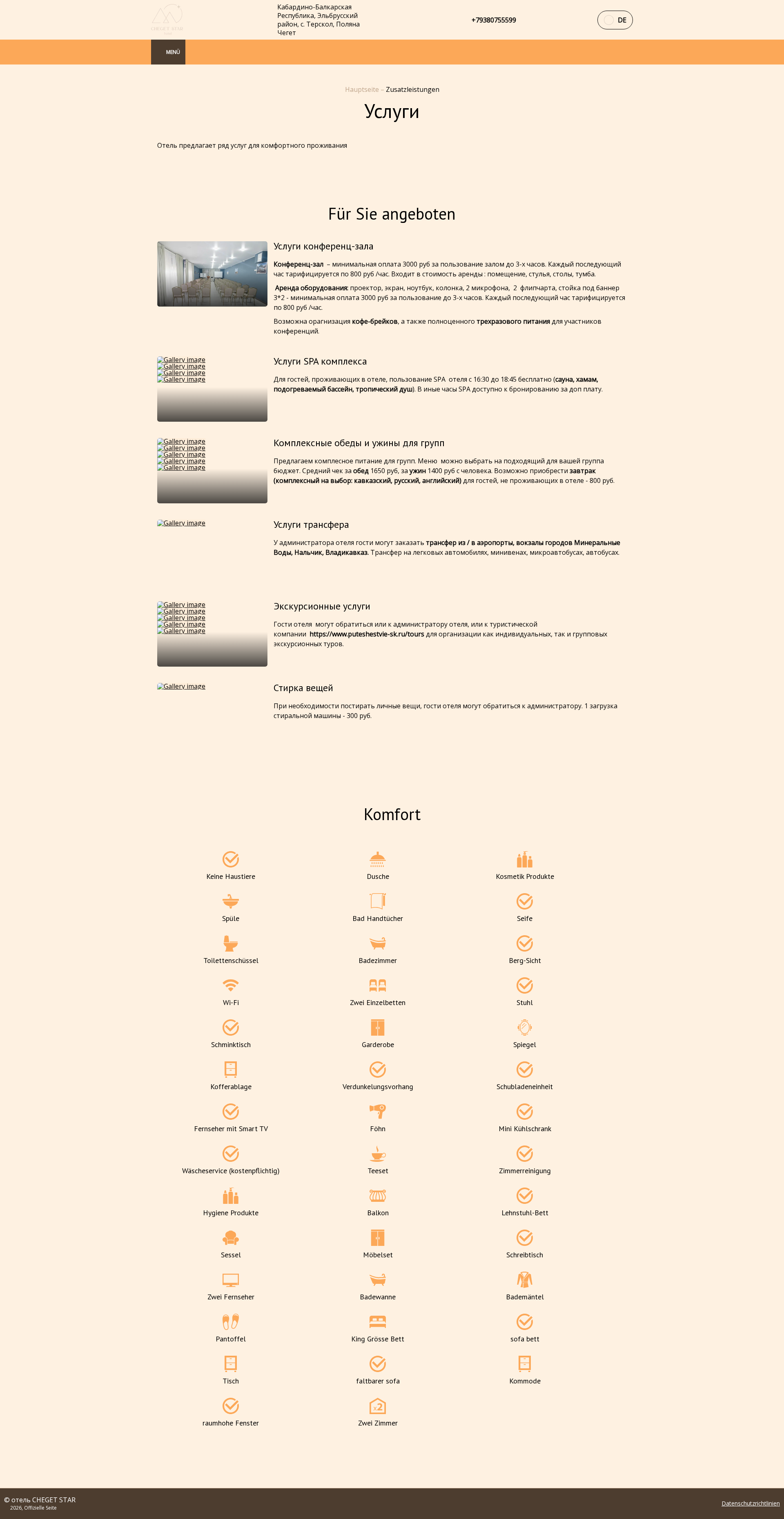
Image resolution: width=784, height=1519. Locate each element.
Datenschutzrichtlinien (751, 1503)
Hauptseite (363, 89)
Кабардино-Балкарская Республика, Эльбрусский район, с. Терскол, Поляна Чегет (318, 20)
